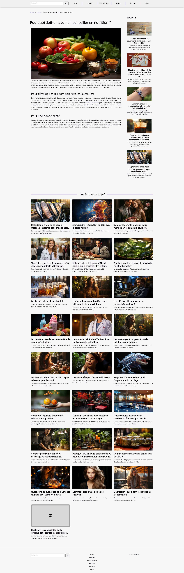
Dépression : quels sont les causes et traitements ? (132, 493)
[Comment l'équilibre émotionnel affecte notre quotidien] (50, 401)
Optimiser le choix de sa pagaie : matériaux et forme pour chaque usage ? (139, 169)
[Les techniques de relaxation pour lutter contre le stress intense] (92, 286)
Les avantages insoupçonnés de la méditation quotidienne (131, 340)
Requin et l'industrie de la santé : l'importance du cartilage (130, 378)
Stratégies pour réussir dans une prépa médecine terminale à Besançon (50, 264)
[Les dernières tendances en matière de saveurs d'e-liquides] (50, 325)
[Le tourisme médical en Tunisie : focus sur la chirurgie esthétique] (92, 325)
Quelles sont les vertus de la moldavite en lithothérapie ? (133, 264)
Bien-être (133, 3)
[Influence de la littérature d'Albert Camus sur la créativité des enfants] (92, 248)
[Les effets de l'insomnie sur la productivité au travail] (133, 286)
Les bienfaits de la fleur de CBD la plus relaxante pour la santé (50, 378)
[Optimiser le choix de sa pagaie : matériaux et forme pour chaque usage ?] (139, 157)
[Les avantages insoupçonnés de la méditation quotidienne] (133, 325)
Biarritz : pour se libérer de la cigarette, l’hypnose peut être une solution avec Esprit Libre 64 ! (139, 73)
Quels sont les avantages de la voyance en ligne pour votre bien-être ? (50, 493)
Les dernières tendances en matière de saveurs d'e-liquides (50, 340)
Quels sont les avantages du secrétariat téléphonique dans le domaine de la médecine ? (130, 418)
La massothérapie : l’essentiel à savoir (91, 377)
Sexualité (90, 3)
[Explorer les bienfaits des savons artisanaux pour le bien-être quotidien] (139, 29)
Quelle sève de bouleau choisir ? (47, 301)
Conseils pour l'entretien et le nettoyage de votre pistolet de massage (46, 456)
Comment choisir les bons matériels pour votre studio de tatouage (90, 416)
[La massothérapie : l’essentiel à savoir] (92, 363)
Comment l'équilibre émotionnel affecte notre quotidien (47, 416)
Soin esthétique (104, 3)
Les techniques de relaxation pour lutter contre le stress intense (89, 302)
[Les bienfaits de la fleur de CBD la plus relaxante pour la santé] (50, 363)
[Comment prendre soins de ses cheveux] (92, 477)
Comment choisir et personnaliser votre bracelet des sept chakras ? (139, 106)
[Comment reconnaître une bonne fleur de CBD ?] (133, 439)
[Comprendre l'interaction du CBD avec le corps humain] (92, 210)
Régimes (118, 3)
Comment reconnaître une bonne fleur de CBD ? (133, 454)
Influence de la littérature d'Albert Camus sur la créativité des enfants (89, 264)
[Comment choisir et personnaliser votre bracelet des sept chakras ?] (139, 94)
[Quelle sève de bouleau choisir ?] (50, 286)
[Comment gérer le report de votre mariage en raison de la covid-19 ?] (133, 210)
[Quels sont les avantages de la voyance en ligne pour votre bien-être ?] (50, 477)
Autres (147, 3)
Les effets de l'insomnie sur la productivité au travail (129, 302)
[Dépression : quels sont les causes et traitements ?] (133, 477)
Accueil (32, 12)
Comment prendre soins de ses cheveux (88, 493)
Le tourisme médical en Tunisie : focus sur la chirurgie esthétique (91, 340)
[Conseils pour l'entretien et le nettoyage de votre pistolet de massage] (50, 439)
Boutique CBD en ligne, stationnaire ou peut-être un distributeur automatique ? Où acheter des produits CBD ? (91, 456)
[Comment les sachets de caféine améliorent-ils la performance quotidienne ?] (139, 126)
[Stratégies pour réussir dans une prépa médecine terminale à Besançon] (50, 248)
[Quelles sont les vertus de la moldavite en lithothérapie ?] (133, 248)
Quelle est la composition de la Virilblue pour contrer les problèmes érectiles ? (49, 533)
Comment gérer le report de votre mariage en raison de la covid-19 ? (130, 226)
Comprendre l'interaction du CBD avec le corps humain (91, 226)
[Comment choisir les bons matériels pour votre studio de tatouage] (92, 401)
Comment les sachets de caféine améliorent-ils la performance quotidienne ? (139, 137)
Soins (75, 3)
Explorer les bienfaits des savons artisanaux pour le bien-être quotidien (139, 41)
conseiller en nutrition (92, 102)
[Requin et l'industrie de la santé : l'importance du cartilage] (133, 363)
